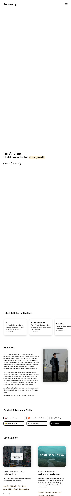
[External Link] (4, 494)
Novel (17, 164)
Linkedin (7, 164)
